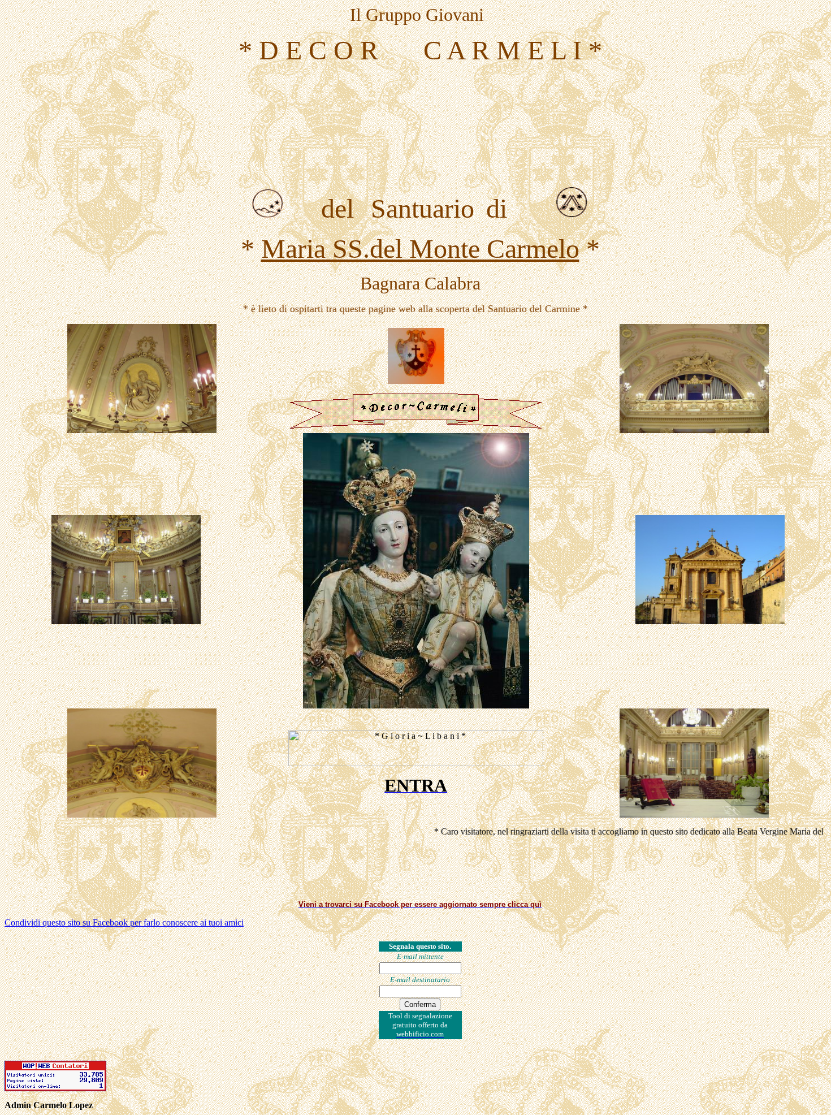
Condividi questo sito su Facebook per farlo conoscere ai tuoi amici (124, 922)
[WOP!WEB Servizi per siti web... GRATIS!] (55, 1088)
